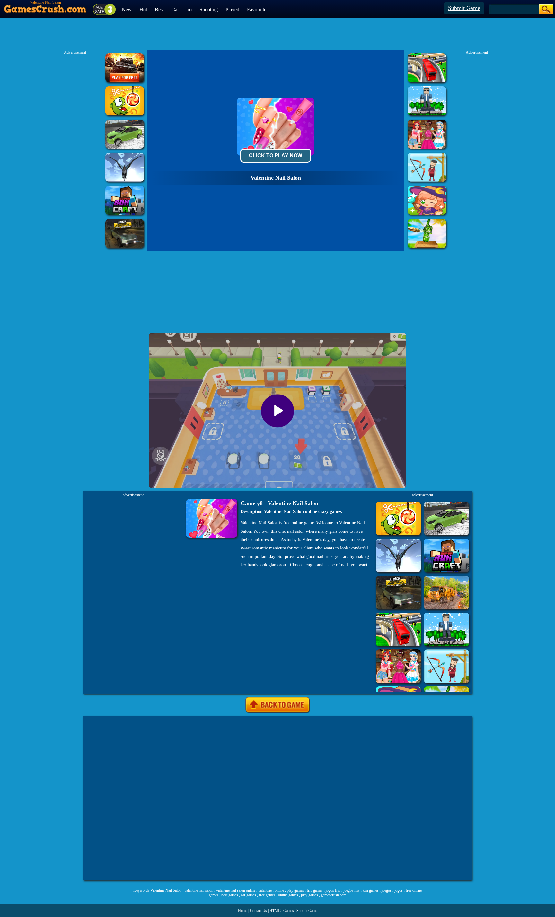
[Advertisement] (277, 798)
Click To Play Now (275, 155)
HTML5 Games (281, 910)
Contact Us (258, 910)
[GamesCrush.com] (45, 7)
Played (232, 9)
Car (175, 9)
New (127, 9)
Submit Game (464, 8)
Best (159, 9)
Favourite (256, 9)
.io (189, 9)
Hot (143, 9)
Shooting (208, 9)
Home (242, 910)
